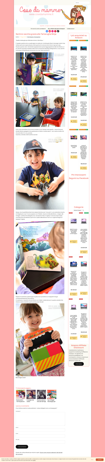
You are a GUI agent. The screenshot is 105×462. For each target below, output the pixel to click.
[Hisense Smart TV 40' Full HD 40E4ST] (73, 137)
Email (17, 433)
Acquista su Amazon (74, 79)
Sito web (17, 439)
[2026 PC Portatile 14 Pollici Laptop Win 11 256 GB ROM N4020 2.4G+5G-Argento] (73, 221)
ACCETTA (99, 459)
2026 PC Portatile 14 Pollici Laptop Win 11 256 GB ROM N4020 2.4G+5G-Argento (73, 231)
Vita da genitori (37, 37)
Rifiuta (92, 459)
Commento (18, 411)
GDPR (34, 460)
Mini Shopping (31, 37)
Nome (17, 427)
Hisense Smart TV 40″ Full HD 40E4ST (74, 146)
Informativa (79, 364)
